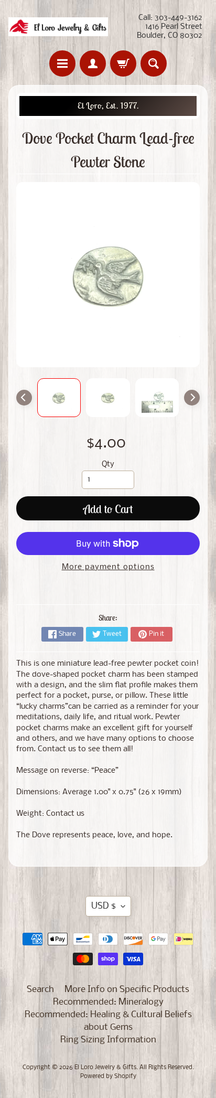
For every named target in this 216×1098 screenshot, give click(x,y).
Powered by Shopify (108, 1076)
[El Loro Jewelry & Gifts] (58, 26)
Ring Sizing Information (108, 1040)
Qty (108, 464)
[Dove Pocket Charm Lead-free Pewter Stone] (59, 397)
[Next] (192, 398)
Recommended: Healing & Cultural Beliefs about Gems (108, 1021)
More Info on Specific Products (126, 990)
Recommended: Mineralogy (108, 1002)
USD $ (103, 906)
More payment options (108, 567)
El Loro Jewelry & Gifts (105, 1067)
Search (40, 990)
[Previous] (24, 398)
